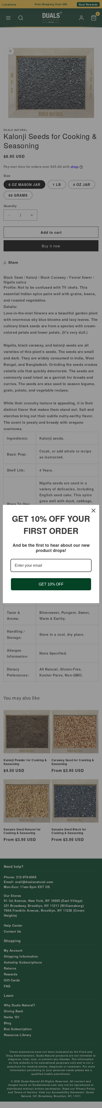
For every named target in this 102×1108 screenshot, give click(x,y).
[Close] (93, 510)
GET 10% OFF (51, 584)
